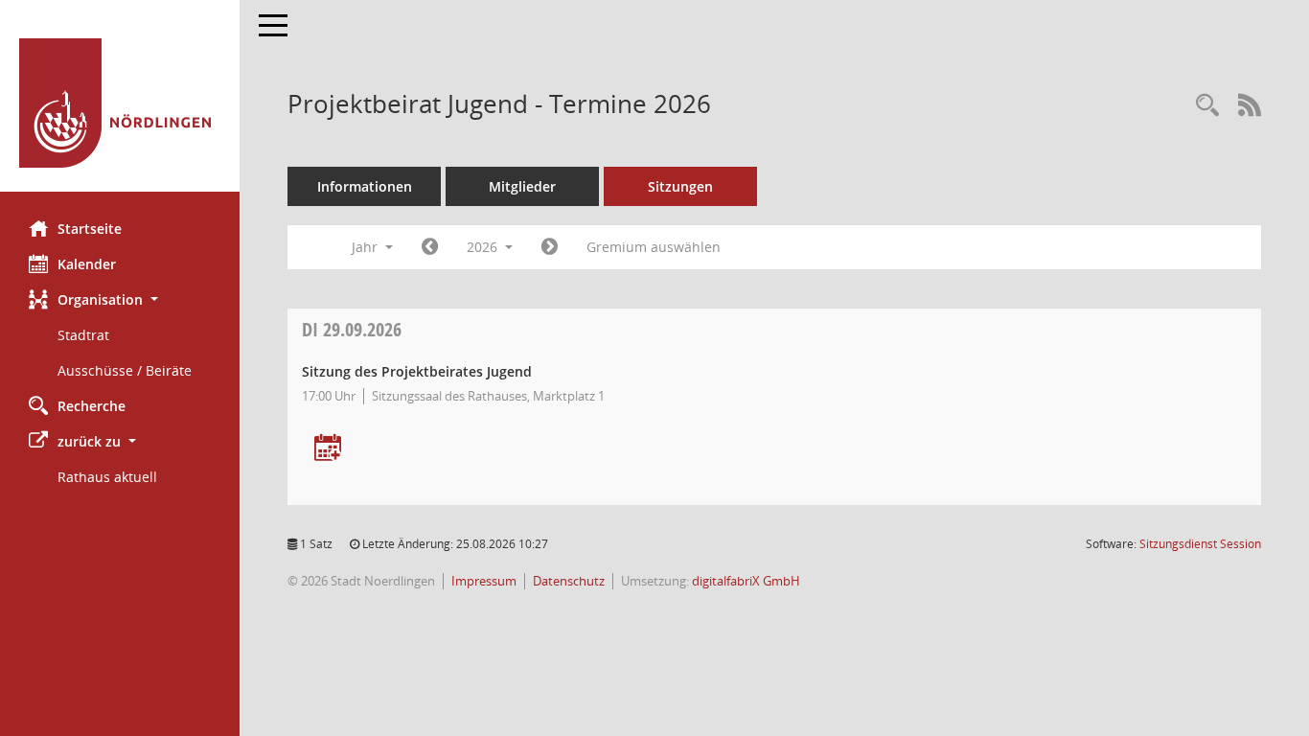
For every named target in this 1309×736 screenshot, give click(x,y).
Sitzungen (680, 186)
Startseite (89, 228)
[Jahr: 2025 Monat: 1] (429, 247)
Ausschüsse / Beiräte (124, 370)
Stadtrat (83, 335)
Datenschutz (569, 580)
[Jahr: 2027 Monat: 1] (549, 247)
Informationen (364, 186)
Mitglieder (522, 186)
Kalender (86, 264)
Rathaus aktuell (107, 477)
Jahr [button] (366, 247)
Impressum (484, 580)
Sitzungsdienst (1200, 544)
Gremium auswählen (653, 247)
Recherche (91, 406)
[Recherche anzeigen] (1207, 106)
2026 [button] (484, 247)
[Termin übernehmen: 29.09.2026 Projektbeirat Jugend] (328, 449)
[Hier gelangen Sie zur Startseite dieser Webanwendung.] (120, 103)
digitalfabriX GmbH (746, 580)
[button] (120, 299)
